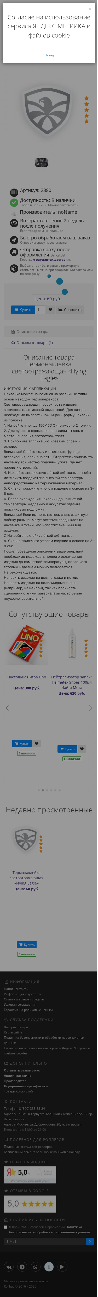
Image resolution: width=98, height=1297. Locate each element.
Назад (49, 55)
